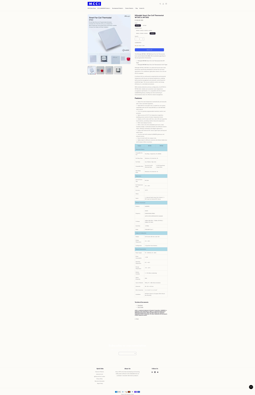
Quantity (136, 36)
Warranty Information (99, 381)
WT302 (145, 26)
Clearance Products (99, 371)
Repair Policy (100, 383)
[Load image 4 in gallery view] (118, 70)
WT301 (138, 25)
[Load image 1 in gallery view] (92, 70)
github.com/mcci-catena (99, 376)
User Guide (140, 307)
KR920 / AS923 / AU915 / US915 (144, 31)
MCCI (125, 394)
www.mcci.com (99, 374)
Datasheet (140, 305)
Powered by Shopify (130, 394)
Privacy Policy (99, 378)
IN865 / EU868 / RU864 (142, 34)
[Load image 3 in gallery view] (109, 70)
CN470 (152, 33)
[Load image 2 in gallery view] (100, 70)
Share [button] (137, 319)
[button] (104, 8)
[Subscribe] (134, 353)
